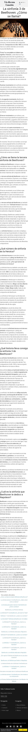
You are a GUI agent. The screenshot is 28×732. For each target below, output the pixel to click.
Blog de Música (20, 705)
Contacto (4, 707)
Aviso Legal (5, 710)
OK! (23, 729)
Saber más (4, 696)
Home (4, 705)
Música (18, 710)
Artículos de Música (21, 707)
